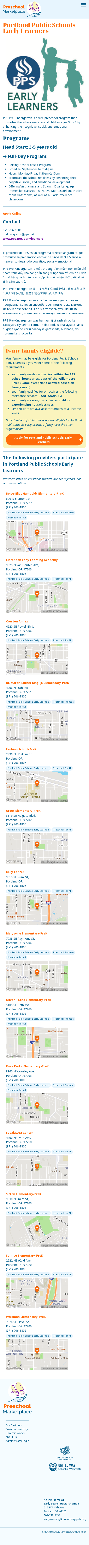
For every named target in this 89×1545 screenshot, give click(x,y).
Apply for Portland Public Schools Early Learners (43, 440)
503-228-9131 (52, 1515)
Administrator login (17, 1441)
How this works (15, 1433)
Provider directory (17, 1429)
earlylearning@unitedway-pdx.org (65, 1519)
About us (11, 1437)
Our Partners (14, 1425)
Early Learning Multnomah (61, 1503)
